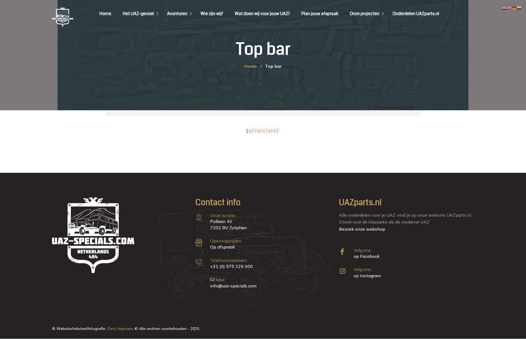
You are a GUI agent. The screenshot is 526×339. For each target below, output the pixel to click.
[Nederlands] (504, 7)
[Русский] (519, 7)
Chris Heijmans (120, 328)
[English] (509, 7)
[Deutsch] (514, 7)
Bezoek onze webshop (362, 229)
